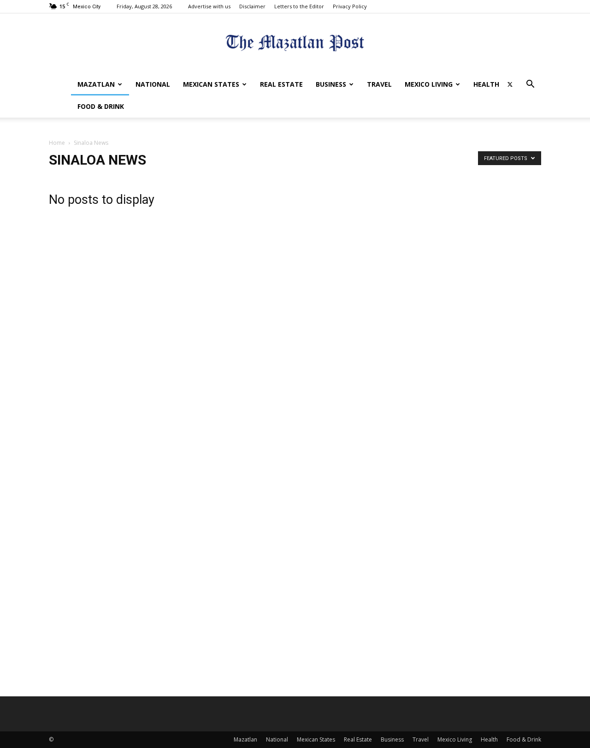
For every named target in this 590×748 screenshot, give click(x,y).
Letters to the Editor (299, 6)
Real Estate (281, 84)
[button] (530, 85)
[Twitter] (510, 84)
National (153, 84)
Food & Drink (100, 106)
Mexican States (211, 84)
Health (486, 84)
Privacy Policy (350, 6)
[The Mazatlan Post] (295, 44)
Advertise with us (209, 6)
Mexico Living (429, 84)
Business (331, 84)
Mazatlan (96, 84)
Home (57, 143)
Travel (379, 84)
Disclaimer (252, 6)
